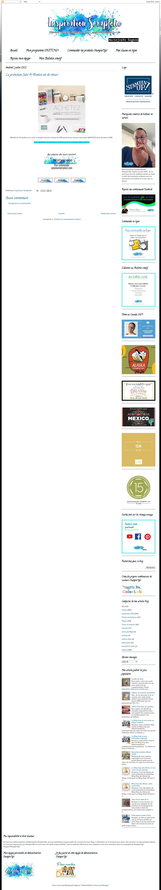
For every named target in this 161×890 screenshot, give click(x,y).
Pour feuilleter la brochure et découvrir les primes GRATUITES (61, 142)
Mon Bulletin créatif (50, 59)
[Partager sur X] (46, 191)
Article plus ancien (108, 213)
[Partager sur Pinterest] (50, 191)
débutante (126, 643)
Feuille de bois (137, 679)
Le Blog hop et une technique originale (139, 737)
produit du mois (128, 646)
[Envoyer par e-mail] (41, 191)
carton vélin (126, 639)
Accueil (13, 51)
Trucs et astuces (128, 624)
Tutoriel (125, 628)
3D (123, 606)
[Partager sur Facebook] (48, 191)
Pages (124, 621)
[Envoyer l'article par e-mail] (37, 190)
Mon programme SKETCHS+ (42, 51)
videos (124, 650)
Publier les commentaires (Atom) (67, 219)
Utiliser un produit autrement (143, 693)
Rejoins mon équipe (20, 59)
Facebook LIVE (128, 614)
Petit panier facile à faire (141, 815)
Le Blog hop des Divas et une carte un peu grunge (143, 769)
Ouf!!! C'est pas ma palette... (143, 707)
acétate (125, 635)
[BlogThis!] (44, 191)
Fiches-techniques (129, 617)
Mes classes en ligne (126, 51)
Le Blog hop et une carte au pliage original (143, 721)
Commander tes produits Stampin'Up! (87, 51)
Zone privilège (127, 632)
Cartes (124, 610)
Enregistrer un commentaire (20, 203)
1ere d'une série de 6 (140, 799)
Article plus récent (14, 213)
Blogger (105, 885)
